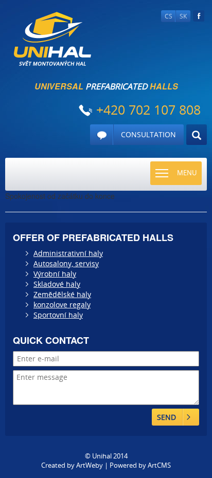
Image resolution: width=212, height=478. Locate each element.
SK (183, 16)
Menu (187, 172)
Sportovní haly (58, 315)
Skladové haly (56, 284)
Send (166, 417)
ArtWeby (89, 465)
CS (168, 16)
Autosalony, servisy (66, 263)
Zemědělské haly (62, 294)
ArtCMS (159, 465)
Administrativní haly (68, 253)
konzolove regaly (62, 304)
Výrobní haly (54, 274)
